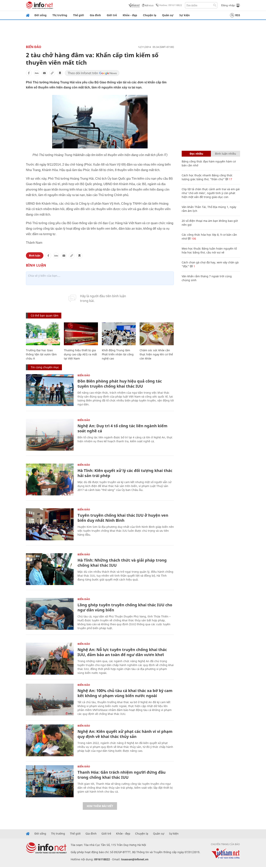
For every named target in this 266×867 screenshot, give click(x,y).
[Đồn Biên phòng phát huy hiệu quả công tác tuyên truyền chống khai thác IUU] (50, 390)
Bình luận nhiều (225, 153)
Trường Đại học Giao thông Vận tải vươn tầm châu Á (41, 354)
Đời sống (40, 15)
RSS (237, 15)
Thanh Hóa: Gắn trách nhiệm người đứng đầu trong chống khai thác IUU (122, 775)
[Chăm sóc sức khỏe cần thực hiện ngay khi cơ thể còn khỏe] (157, 333)
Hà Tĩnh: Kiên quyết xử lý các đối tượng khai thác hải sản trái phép (125, 473)
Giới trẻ (112, 15)
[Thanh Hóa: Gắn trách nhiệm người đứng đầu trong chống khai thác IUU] (50, 781)
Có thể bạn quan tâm (44, 315)
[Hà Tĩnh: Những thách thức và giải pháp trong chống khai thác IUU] (50, 569)
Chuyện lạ (149, 15)
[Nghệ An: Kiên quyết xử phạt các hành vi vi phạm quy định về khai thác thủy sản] (50, 740)
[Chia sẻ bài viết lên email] (44, 73)
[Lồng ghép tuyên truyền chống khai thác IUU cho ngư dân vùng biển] (50, 614)
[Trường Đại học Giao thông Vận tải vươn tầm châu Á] (43, 333)
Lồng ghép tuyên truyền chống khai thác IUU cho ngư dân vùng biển (125, 607)
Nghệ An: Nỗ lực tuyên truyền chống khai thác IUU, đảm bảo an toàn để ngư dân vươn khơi (122, 652)
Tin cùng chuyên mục (45, 367)
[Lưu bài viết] (60, 73)
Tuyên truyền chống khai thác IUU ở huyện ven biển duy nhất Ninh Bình (123, 518)
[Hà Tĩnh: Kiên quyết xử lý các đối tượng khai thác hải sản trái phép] (50, 479)
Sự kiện (184, 15)
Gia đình (95, 15)
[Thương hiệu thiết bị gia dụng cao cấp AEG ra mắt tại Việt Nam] (81, 333)
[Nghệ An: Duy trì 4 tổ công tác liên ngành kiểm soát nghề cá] (50, 435)
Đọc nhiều (196, 153)
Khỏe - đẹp (130, 15)
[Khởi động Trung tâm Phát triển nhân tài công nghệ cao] (119, 333)
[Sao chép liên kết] (52, 73)
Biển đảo (33, 47)
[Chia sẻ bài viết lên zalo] (37, 73)
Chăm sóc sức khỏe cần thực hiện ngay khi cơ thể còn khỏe (156, 354)
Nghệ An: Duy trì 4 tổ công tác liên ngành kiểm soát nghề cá (122, 428)
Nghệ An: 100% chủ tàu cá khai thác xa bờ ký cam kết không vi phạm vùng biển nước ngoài (125, 693)
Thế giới (78, 15)
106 (193, 238)
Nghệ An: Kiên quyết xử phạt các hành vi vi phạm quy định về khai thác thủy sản (125, 734)
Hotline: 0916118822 (170, 5)
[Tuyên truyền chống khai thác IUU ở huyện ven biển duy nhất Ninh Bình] (50, 524)
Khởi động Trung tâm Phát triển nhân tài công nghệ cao (118, 354)
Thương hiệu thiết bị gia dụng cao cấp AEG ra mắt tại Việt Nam (80, 354)
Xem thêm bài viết (100, 806)
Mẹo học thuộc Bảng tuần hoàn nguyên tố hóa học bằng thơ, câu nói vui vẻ (209, 250)
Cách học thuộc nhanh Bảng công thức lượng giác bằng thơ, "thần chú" (207, 177)
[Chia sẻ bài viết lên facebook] (29, 73)
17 (230, 179)
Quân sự (168, 15)
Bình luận (34, 255)
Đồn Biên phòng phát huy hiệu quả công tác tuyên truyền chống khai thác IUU (120, 383)
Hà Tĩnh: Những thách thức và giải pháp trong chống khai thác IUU (122, 562)
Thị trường (59, 15)
